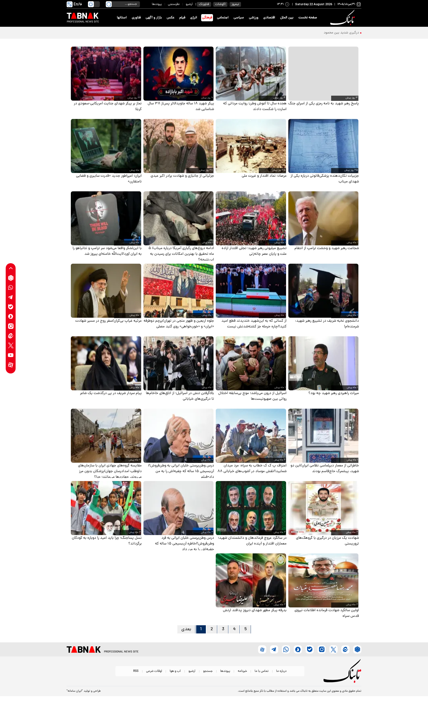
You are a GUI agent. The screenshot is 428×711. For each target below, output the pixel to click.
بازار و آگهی (154, 17)
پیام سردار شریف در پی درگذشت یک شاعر (111, 393)
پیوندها (157, 4)
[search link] (109, 4)
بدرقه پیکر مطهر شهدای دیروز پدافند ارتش (255, 610)
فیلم (182, 17)
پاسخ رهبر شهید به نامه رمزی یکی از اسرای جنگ (323, 104)
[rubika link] (11, 278)
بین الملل (287, 17)
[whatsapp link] (11, 287)
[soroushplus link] (11, 316)
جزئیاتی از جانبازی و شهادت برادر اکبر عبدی (182, 176)
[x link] (11, 345)
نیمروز (235, 4)
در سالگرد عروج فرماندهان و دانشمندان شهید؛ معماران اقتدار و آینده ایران (252, 541)
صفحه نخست (307, 17)
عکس (170, 17)
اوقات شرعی (154, 671)
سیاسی (239, 17)
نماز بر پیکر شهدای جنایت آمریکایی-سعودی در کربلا (108, 106)
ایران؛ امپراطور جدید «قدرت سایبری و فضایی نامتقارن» (109, 179)
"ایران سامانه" (75, 691)
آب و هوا (175, 671)
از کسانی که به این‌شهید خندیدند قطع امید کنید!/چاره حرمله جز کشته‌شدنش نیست (254, 324)
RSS (135, 671)
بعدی (186, 629)
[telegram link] (11, 297)
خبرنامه (242, 671)
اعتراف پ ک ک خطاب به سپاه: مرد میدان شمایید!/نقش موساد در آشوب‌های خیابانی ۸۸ (252, 468)
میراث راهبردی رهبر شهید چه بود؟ (333, 393)
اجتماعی (223, 17)
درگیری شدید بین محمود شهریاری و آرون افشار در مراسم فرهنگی (313, 32)
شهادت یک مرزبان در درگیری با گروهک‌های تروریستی (327, 541)
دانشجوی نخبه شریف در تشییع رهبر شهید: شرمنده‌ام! (327, 324)
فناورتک (204, 4)
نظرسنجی (174, 4)
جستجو (208, 671)
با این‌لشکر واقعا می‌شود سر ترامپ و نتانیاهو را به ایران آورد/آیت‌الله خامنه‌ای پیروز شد (107, 251)
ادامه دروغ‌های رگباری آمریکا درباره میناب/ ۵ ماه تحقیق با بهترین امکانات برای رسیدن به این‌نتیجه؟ (181, 254)
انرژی (193, 17)
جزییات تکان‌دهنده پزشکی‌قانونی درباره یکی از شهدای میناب (325, 179)
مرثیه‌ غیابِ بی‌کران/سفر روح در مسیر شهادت (108, 321)
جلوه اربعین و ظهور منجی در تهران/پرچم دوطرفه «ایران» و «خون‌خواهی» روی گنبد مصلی (179, 324)
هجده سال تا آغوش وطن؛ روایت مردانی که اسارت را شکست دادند (255, 106)
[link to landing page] (343, 18)
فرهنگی (207, 17)
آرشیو (189, 4)
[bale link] (11, 307)
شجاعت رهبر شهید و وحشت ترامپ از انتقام (326, 248)
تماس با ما (261, 671)
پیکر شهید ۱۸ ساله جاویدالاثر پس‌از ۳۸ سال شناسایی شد (181, 106)
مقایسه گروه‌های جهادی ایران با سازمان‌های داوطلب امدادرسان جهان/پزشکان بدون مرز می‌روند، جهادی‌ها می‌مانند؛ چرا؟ (110, 471)
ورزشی (253, 17)
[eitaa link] (11, 336)
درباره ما (281, 671)
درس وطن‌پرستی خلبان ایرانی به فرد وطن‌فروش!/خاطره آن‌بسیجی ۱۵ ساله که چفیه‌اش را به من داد (184, 543)
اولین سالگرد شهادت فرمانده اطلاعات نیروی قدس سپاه (326, 613)
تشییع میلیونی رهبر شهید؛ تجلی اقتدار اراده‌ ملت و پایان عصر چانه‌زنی (254, 251)
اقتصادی (269, 17)
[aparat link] (11, 365)
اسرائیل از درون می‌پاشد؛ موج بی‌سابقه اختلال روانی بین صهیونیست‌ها (252, 396)
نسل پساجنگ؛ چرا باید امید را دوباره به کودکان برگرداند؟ (107, 541)
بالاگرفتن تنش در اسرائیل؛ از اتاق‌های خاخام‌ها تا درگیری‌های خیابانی (180, 396)
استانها (122, 17)
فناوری (136, 17)
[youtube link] (11, 355)
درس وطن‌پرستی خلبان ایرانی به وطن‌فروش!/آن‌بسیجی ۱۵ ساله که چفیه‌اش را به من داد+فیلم (181, 471)
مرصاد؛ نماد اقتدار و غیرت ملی (264, 176)
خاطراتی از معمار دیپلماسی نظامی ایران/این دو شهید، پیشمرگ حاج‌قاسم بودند (325, 468)
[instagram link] (11, 326)
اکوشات (220, 4)
